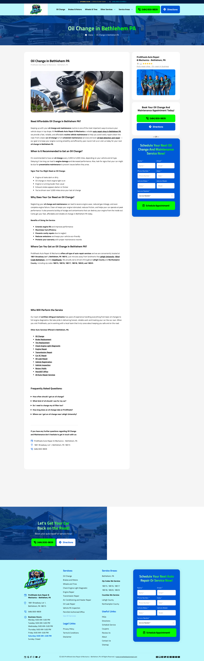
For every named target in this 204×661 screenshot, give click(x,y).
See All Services (69, 615)
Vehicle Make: (143, 181)
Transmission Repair (43, 352)
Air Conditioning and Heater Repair (77, 599)
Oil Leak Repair (41, 358)
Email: (159, 161)
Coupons (105, 628)
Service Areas (124, 9)
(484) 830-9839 (150, 9)
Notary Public (41, 368)
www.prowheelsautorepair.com (126, 657)
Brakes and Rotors (70, 579)
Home (90, 35)
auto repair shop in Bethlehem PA (107, 131)
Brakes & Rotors (75, 9)
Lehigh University (107, 256)
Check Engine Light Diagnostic (47, 345)
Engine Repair (41, 349)
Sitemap (105, 644)
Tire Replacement (42, 342)
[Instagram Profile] (33, 657)
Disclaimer (67, 636)
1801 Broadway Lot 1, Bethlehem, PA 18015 (37, 604)
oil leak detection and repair (108, 137)
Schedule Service (109, 624)
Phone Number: (143, 171)
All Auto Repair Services (45, 374)
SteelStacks (57, 259)
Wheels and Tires (70, 583)
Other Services (107, 9)
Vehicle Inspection (43, 365)
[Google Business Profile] (25, 657)
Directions (172, 9)
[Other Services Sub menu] (115, 9)
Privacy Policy (68, 628)
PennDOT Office (41, 371)
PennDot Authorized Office (74, 612)
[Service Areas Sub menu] (132, 9)
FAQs (104, 616)
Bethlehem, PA (108, 576)
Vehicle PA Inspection (71, 607)
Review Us (106, 632)
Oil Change (60, 9)
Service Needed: (143, 191)
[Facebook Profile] (31, 657)
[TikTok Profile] (39, 657)
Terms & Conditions (71, 632)
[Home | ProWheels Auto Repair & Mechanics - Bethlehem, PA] (36, 9)
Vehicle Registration (43, 361)
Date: (159, 171)
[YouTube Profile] (36, 657)
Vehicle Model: (162, 181)
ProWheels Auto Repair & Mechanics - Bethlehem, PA (39, 596)
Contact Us (106, 640)
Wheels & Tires (91, 9)
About (104, 636)
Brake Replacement (43, 339)
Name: (140, 161)
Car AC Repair (41, 355)
